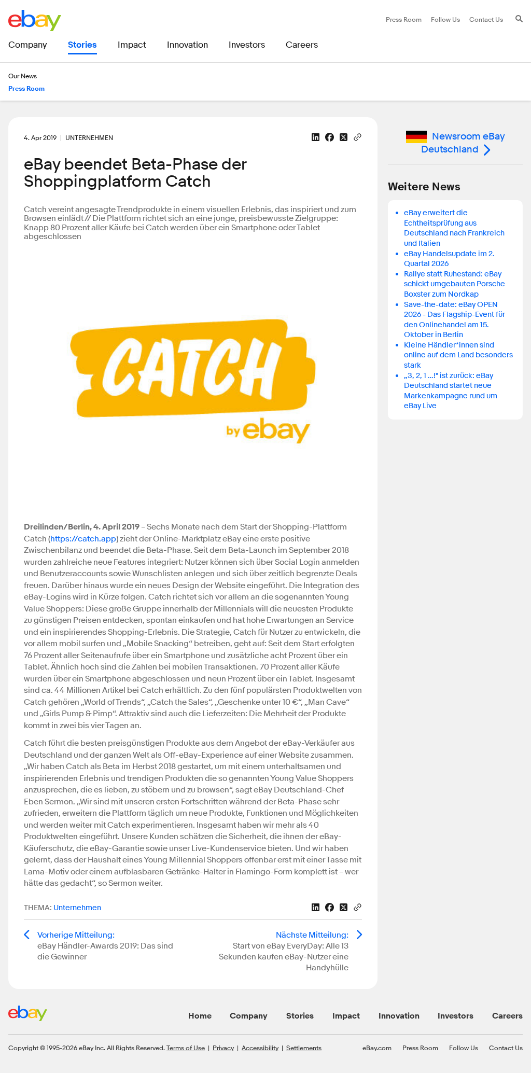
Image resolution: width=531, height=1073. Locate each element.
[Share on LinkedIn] (315, 137)
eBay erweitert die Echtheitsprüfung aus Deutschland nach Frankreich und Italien (454, 228)
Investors (455, 1016)
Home (200, 1016)
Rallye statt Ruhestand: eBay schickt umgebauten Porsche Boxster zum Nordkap (454, 284)
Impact (346, 1016)
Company (249, 1016)
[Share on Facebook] (329, 137)
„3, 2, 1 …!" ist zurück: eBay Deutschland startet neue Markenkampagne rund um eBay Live (450, 391)
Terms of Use (185, 1047)
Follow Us (463, 1047)
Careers (507, 1016)
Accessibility (260, 1047)
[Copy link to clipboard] (357, 136)
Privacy (223, 1047)
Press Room (420, 1047)
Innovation (399, 1016)
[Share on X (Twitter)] (343, 137)
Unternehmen (77, 908)
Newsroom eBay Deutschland (463, 143)
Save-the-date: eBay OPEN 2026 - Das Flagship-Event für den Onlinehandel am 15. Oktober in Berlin (454, 320)
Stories (300, 1016)
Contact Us (506, 1047)
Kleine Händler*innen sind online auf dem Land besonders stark (458, 355)
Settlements (304, 1047)
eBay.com (377, 1047)
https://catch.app (83, 539)
